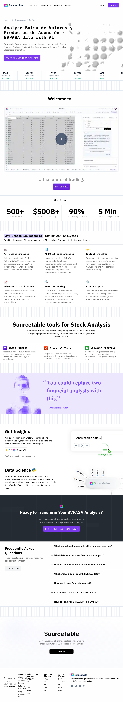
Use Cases (45, 5)
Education (22, 689)
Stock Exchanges (19, 20)
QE (59, 685)
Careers (21, 680)
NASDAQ (30, 679)
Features (32, 5)
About (20, 677)
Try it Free (61, 187)
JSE (45, 688)
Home (6, 20)
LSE (28, 685)
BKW (60, 688)
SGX (46, 685)
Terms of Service (11, 678)
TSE (28, 688)
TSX (46, 679)
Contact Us (13, 568)
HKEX (29, 690)
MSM (60, 690)
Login (101, 5)
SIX (45, 690)
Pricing (68, 5)
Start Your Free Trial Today (61, 529)
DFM (60, 679)
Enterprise (58, 5)
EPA (28, 693)
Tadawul (61, 682)
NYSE (29, 682)
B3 (45, 682)
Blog (20, 692)
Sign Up (113, 5)
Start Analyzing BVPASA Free (22, 58)
